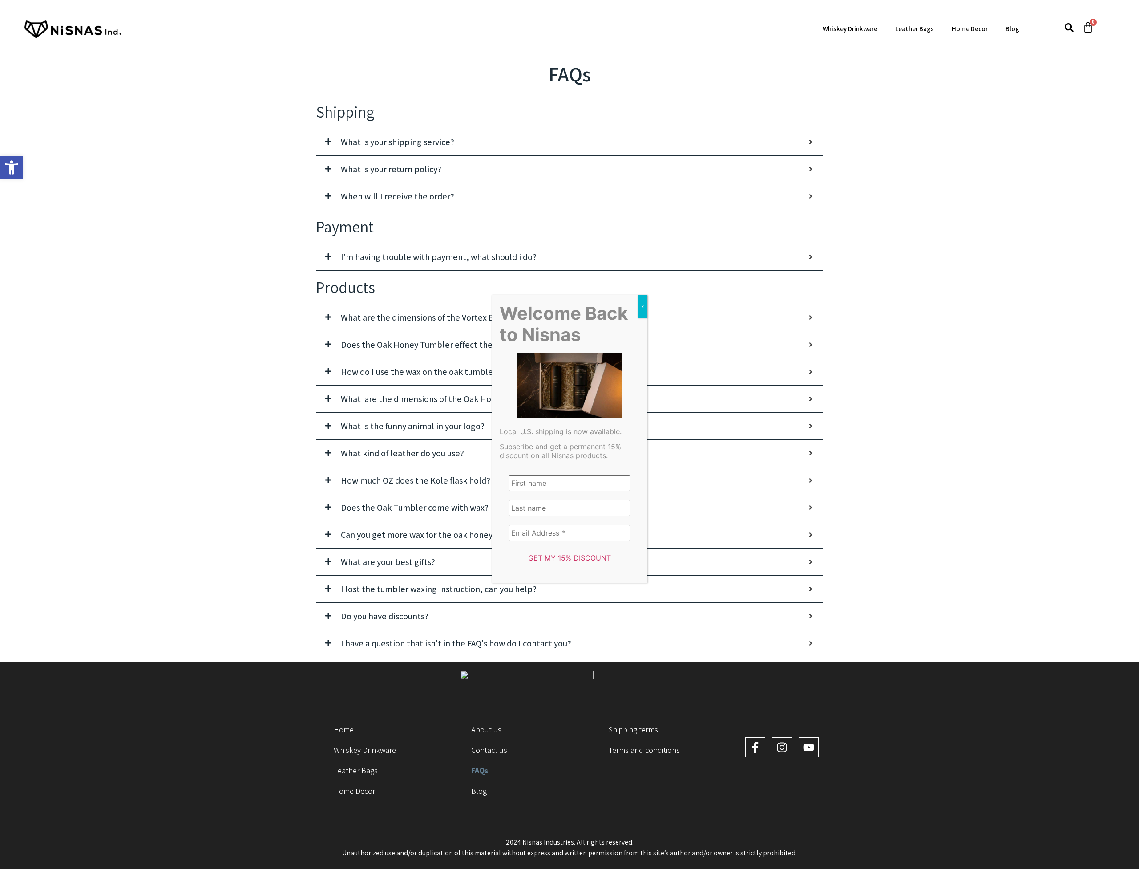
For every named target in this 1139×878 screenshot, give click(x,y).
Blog (1012, 28)
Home (344, 729)
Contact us (489, 750)
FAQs (479, 770)
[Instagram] (782, 747)
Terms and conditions (644, 750)
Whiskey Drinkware (850, 28)
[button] (11, 167)
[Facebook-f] (755, 747)
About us (486, 729)
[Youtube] (809, 747)
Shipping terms (633, 729)
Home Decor (970, 28)
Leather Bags (914, 28)
